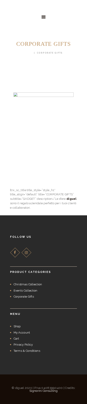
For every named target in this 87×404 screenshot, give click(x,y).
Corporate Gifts (24, 296)
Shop (17, 326)
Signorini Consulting (43, 390)
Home (28, 53)
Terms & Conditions (27, 350)
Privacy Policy (23, 344)
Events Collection (25, 290)
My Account (22, 332)
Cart (16, 338)
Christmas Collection (28, 284)
